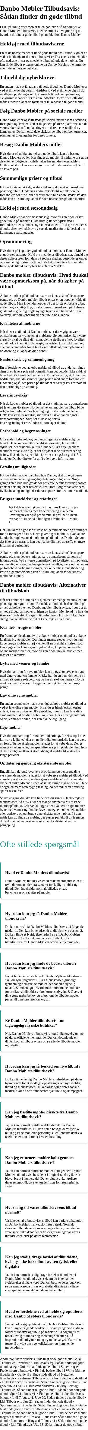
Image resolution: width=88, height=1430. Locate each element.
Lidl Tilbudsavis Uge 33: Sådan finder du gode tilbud (46, 1424)
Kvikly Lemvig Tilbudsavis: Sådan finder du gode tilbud (39, 1388)
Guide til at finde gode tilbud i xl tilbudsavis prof (43, 1407)
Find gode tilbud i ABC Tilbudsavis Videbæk (44, 1384)
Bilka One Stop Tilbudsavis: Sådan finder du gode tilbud (40, 1382)
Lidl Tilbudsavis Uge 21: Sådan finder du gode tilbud (36, 1401)
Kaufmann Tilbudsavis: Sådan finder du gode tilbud (52, 1378)
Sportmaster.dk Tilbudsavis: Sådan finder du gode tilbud (37, 1405)
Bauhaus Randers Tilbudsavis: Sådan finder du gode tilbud (41, 1411)
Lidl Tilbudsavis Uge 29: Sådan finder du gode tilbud (48, 1397)
